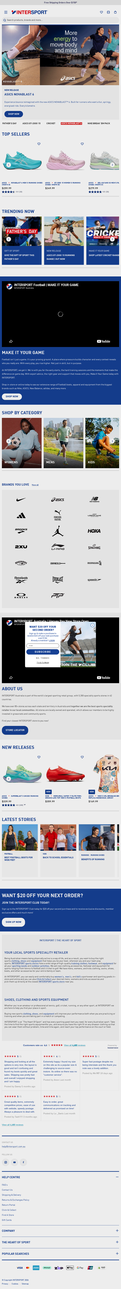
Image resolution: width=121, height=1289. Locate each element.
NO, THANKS (42, 658)
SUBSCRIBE (43, 651)
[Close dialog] (92, 625)
